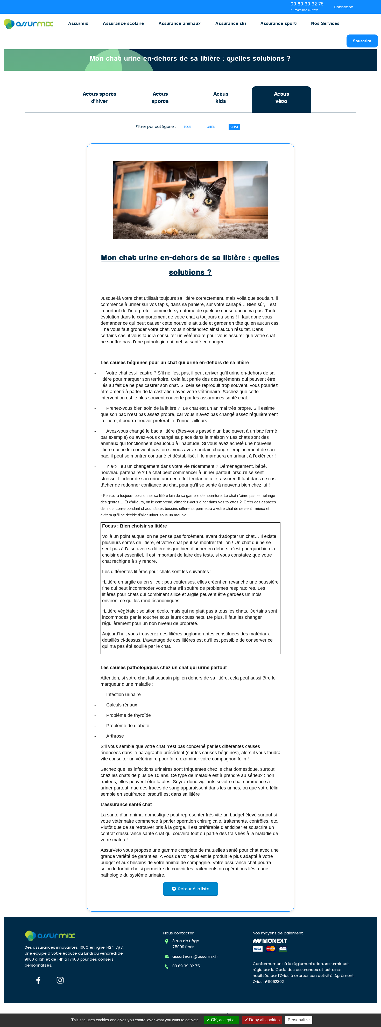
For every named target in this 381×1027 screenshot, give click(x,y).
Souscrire (362, 40)
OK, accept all (223, 1020)
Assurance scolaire (123, 23)
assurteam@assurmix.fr (195, 956)
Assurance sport (278, 23)
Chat (234, 127)
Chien (211, 127)
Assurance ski (230, 23)
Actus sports (160, 98)
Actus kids (221, 98)
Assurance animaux (180, 23)
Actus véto (281, 98)
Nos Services (325, 23)
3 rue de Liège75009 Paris (185, 943)
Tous (188, 127)
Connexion (343, 7)
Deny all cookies (264, 1020)
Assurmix (78, 23)
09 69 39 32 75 (186, 966)
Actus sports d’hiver (100, 98)
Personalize (299, 1020)
